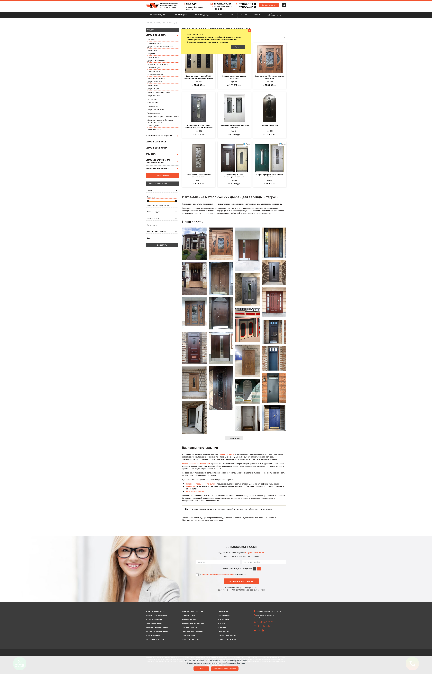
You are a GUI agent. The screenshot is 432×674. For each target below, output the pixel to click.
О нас (230, 15)
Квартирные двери (154, 43)
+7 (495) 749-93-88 (247, 4)
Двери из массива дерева (156, 61)
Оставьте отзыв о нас (227, 640)
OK (201, 669)
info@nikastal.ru (222, 4)
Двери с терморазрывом (156, 615)
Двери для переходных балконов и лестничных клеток (160, 121)
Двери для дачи (153, 89)
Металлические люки (156, 142)
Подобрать (162, 245)
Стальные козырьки (190, 640)
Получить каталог (162, 176)
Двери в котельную (154, 82)
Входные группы (153, 71)
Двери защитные (153, 96)
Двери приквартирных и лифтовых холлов (163, 116)
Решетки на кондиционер (193, 623)
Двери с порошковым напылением (160, 47)
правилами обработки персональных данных (218, 574)
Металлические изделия (157, 169)
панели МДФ (191, 486)
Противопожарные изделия (159, 136)
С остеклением (152, 106)
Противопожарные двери (157, 631)
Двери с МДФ (152, 50)
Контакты (257, 15)
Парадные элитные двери (157, 627)
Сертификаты (224, 615)
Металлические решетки (192, 631)
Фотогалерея (223, 619)
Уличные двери (153, 126)
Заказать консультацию (241, 581)
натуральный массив (195, 491)
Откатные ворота (189, 636)
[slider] (148, 201)
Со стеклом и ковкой (155, 75)
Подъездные (152, 99)
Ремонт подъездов (202, 15)
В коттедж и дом (153, 68)
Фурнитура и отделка (155, 640)
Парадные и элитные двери (157, 64)
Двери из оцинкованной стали (158, 92)
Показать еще (234, 438)
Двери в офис (152, 85)
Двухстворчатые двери (156, 78)
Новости (244, 15)
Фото (220, 15)
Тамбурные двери (154, 113)
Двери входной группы (155, 109)
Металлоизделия (180, 15)
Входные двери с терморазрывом (196, 464)
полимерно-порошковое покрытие (200, 484)
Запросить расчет (269, 5)
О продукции (223, 631)
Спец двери (151, 154)
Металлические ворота (156, 148)
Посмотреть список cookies (225, 669)
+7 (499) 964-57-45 (247, 7)
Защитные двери (153, 636)
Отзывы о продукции (227, 636)
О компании (223, 611)
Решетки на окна (189, 619)
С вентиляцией (152, 103)
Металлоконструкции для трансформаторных (158, 161)
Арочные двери (153, 57)
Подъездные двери (154, 619)
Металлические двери (157, 15)
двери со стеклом (227, 454)
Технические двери (154, 129)
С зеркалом (151, 54)
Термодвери (151, 40)
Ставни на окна (188, 615)
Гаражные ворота (189, 627)
